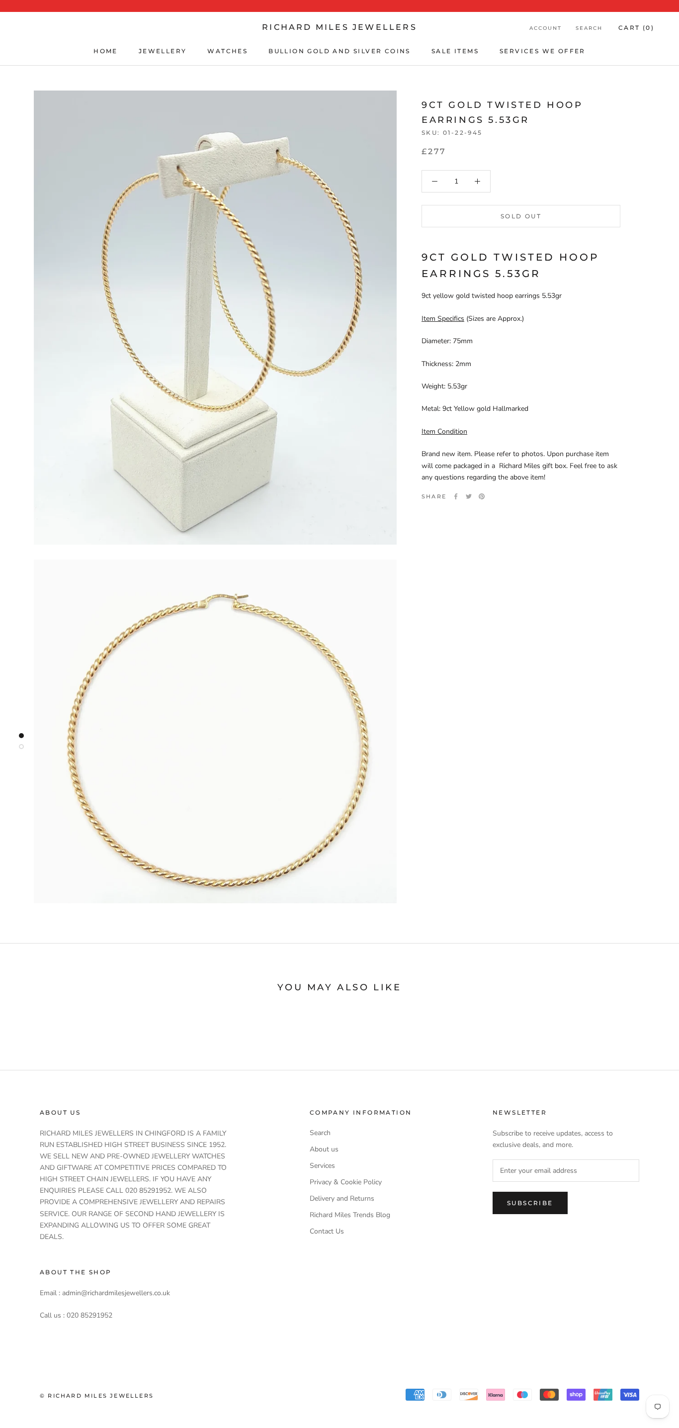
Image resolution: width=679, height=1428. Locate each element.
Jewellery (163, 51)
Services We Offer (543, 51)
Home (105, 51)
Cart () (636, 27)
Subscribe (530, 1203)
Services (322, 1165)
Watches (227, 51)
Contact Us (327, 1231)
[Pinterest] (482, 496)
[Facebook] (456, 496)
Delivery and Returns (342, 1198)
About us (324, 1149)
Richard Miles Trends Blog (350, 1215)
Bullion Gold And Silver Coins (339, 51)
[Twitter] (469, 496)
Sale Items (455, 51)
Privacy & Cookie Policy (346, 1182)
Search (589, 28)
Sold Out (521, 216)
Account (545, 28)
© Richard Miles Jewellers (97, 1395)
